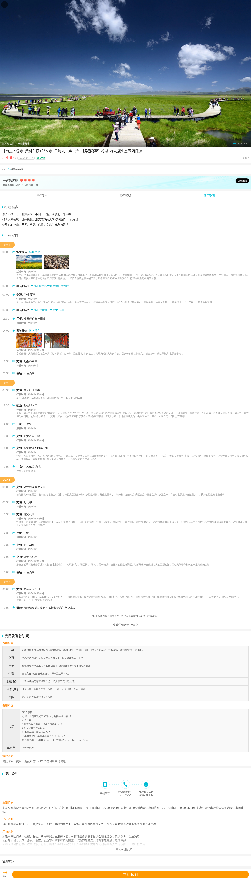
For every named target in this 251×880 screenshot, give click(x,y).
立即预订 (130, 874)
